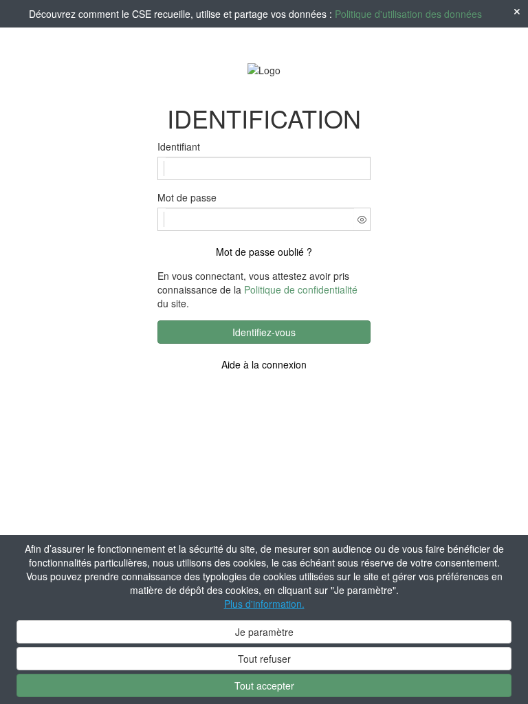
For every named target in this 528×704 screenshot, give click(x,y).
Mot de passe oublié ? (264, 251)
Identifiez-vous (264, 332)
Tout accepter (264, 685)
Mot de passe (187, 197)
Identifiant (178, 146)
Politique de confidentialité (301, 289)
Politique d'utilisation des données (408, 14)
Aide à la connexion (264, 364)
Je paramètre (264, 632)
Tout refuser (264, 659)
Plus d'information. (264, 603)
